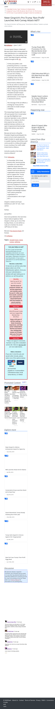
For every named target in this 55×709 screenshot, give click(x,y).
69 (31, 84)
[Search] (40, 2)
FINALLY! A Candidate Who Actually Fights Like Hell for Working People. (44, 161)
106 (6, 521)
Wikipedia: (11, 157)
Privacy (38, 700)
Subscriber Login (46, 4)
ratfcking (17, 242)
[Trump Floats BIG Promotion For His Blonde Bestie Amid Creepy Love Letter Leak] (41, 39)
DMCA (43, 700)
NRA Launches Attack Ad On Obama (15, 469)
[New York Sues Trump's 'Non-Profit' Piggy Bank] (15, 548)
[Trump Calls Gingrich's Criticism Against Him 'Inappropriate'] (15, 526)
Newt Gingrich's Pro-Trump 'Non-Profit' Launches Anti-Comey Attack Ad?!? (24, 19)
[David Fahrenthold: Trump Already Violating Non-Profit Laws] (15, 504)
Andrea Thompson (36, 57)
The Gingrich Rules (16, 231)
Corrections (50, 700)
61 (31, 35)
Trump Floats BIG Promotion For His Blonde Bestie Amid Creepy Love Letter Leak (39, 51)
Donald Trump (14, 240)
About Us (15, 700)
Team (9, 700)
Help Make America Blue (40, 166)
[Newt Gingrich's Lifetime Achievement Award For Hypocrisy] (15, 438)
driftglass (9, 45)
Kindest (11, 366)
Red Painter (34, 104)
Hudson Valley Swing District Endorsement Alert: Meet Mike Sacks (42, 154)
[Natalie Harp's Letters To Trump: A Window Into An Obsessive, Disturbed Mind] (41, 88)
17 (5, 498)
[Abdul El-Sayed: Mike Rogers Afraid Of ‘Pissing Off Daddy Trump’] (41, 118)
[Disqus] (16, 636)
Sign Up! (35, 185)
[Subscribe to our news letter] (37, 2)
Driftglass (9, 236)
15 (31, 113)
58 (5, 476)
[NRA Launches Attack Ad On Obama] (15, 461)
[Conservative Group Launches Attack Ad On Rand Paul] (15, 481)
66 (5, 433)
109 (6, 455)
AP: (20, 59)
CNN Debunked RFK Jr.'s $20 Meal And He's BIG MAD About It (40, 75)
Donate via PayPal (20, 362)
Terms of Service (15, 580)
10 (5, 543)
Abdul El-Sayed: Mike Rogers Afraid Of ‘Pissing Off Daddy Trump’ (39, 128)
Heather (33, 134)
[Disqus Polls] (16, 601)
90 (31, 61)
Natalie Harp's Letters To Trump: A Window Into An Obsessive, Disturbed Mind (40, 99)
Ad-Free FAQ (22, 345)
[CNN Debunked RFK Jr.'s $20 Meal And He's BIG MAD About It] (41, 66)
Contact (21, 700)
